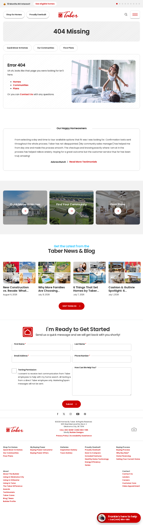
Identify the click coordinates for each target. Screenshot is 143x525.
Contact (126, 471)
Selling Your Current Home (128, 459)
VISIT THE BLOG (69, 306)
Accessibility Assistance (81, 435)
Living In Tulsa (9, 483)
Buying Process (123, 447)
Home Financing (123, 456)
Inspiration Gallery (68, 450)
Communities (20, 85)
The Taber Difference (12, 486)
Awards (6, 489)
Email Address (21, 355)
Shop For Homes (10, 447)
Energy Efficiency (92, 462)
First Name (20, 344)
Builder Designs (77, 432)
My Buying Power (37, 447)
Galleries (64, 447)
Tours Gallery (66, 453)
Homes (17, 81)
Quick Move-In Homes (17, 47)
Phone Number (82, 355)
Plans (16, 88)
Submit (69, 404)
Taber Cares (8, 495)
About (6, 471)
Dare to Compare (93, 453)
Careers (126, 480)
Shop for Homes (14, 14)
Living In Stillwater (11, 480)
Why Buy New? (122, 453)
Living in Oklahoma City (13, 477)
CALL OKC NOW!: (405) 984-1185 (74, 430)
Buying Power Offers (39, 453)
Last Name (80, 344)
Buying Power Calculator (41, 450)
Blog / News (8, 498)
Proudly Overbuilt (37, 14)
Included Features (93, 456)
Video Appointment (131, 486)
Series (87, 465)
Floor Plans (68, 47)
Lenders (125, 477)
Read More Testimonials (83, 161)
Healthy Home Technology (97, 459)
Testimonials (9, 492)
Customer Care (129, 483)
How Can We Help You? (85, 367)
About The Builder (11, 474)
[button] (117, 3)
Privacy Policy (62, 435)
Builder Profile (9, 501)
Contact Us (26, 94)
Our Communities (45, 47)
